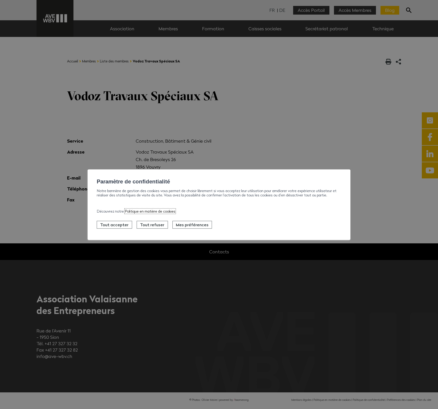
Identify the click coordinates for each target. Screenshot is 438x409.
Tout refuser (152, 225)
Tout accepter (114, 225)
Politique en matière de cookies (150, 211)
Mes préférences (192, 225)
